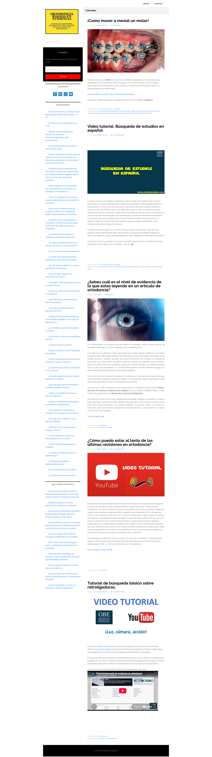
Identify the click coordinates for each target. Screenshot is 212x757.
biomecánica (115, 111)
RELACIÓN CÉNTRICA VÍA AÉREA (62, 470)
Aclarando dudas (105, 109)
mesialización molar (151, 111)
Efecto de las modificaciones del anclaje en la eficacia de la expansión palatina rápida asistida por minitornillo (61, 211)
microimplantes (93, 113)
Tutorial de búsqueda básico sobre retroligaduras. (120, 585)
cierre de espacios (137, 111)
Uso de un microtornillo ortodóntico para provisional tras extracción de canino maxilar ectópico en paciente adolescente (62, 494)
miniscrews (119, 113)
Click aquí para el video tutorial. (100, 550)
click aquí (99, 230)
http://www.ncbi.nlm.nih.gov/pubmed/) (104, 649)
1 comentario (108, 294)
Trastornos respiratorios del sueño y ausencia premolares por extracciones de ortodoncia (62, 200)
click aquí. (142, 669)
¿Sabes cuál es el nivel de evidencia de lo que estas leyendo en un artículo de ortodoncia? (124, 286)
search (147, 267)
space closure (143, 113)
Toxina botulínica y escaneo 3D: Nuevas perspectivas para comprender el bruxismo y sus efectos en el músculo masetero (62, 525)
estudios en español (132, 267)
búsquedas (103, 267)
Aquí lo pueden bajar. (96, 416)
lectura (109, 427)
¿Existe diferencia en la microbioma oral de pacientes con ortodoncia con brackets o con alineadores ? (61, 189)
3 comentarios (115, 25)
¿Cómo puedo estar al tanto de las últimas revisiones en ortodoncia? (120, 442)
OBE (103, 388)
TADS (151, 113)
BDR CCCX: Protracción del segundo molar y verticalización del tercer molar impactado (61, 545)
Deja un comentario (117, 135)
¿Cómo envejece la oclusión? (60, 345)
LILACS (142, 267)
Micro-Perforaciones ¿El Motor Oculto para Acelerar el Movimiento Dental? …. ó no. (62, 115)
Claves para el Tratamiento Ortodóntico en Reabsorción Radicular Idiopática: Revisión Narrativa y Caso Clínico (62, 514)
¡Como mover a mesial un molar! (118, 20)
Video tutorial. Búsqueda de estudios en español (125, 128)
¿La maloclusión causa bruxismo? (62, 475)
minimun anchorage (107, 113)
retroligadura (112, 738)
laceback (102, 738)
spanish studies (156, 267)
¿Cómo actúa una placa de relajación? (64, 251)
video (89, 269)
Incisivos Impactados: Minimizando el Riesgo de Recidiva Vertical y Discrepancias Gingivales (62, 577)
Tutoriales (116, 109)
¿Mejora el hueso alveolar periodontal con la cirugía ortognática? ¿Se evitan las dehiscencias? (62, 319)
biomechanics (125, 111)
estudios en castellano (116, 267)
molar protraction (131, 113)
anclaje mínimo (104, 111)
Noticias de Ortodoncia (64, 484)
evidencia (102, 427)
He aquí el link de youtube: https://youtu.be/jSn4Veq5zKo (111, 94)
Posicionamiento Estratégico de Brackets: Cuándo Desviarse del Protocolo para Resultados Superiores (62, 557)
